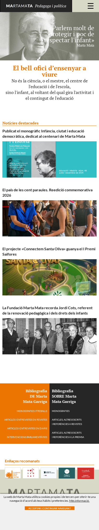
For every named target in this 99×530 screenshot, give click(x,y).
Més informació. (79, 500)
